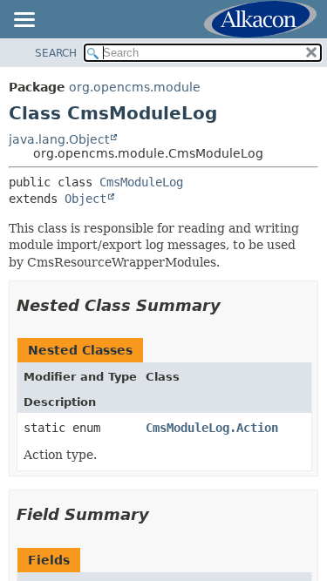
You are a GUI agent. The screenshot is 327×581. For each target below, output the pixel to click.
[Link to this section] (233, 305)
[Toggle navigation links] (23, 21)
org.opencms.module (135, 87)
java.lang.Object (59, 139)
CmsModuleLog (141, 182)
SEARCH (56, 53)
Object (85, 199)
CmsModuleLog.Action (212, 428)
